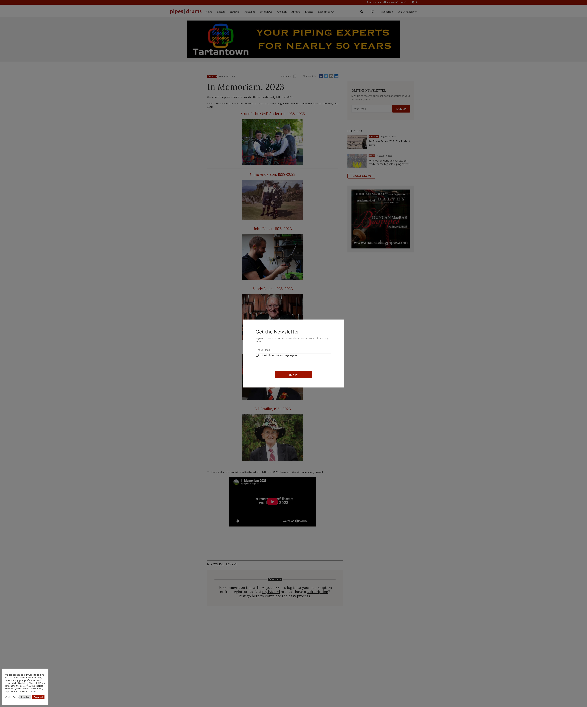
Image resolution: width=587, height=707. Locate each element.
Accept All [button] (38, 697)
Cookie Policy (12, 697)
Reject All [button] (25, 697)
